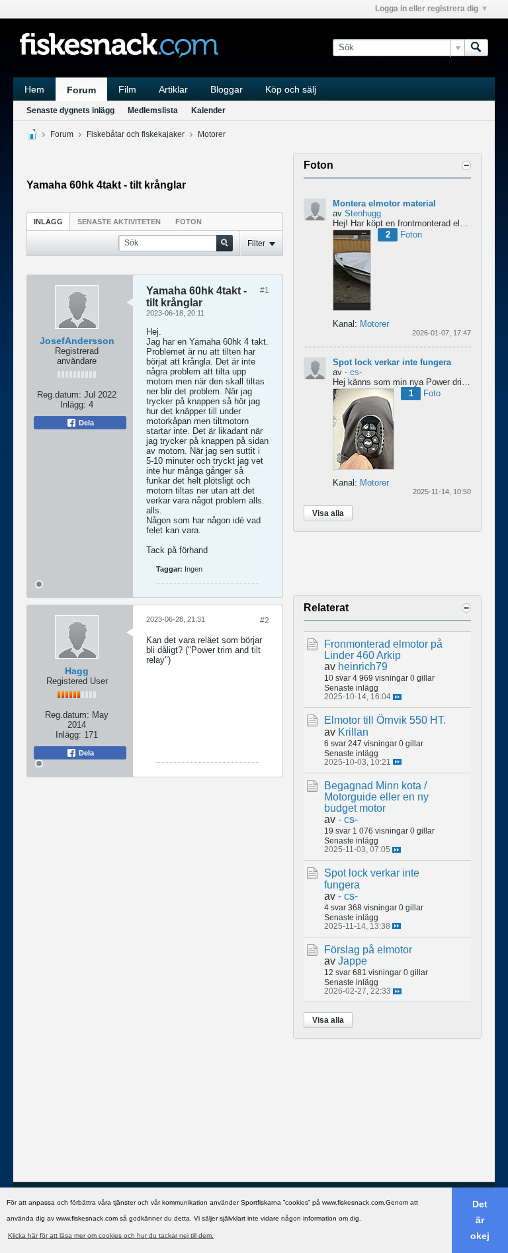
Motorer (212, 134)
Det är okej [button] (479, 1220)
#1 (264, 290)
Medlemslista (153, 110)
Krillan (353, 732)
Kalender (208, 110)
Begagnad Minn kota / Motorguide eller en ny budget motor (376, 797)
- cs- (353, 372)
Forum (81, 90)
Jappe (352, 961)
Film (127, 89)
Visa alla (328, 513)
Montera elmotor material (384, 203)
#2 (264, 620)
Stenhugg (363, 213)
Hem (34, 89)
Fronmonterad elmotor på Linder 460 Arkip (383, 649)
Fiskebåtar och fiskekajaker (136, 134)
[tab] (48, 221)
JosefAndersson (77, 340)
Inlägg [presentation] (48, 222)
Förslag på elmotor (368, 949)
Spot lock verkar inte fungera (392, 362)
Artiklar (173, 89)
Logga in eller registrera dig (426, 8)
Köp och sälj (290, 89)
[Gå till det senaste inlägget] (397, 697)
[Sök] (476, 47)
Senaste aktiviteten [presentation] (119, 222)
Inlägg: (73, 405)
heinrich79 (363, 666)
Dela (85, 423)
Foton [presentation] (188, 222)
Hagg (77, 671)
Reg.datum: (59, 395)
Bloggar (226, 89)
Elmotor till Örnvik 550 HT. (385, 720)
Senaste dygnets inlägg (70, 110)
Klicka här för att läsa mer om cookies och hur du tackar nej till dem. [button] (111, 1235)
